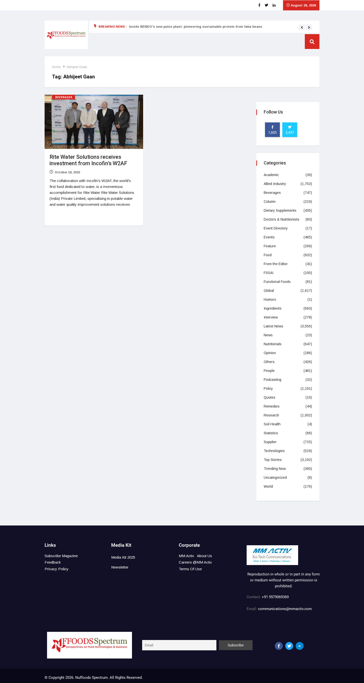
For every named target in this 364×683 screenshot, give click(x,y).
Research (271, 415)
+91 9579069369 (275, 597)
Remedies (272, 406)
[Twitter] (289, 646)
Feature (270, 246)
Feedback (53, 562)
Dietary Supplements (280, 210)
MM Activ (186, 556)
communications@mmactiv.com (284, 609)
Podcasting (272, 380)
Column (270, 202)
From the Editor (276, 264)
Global (269, 291)
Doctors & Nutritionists (281, 219)
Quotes (269, 397)
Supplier (270, 442)
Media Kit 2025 (123, 557)
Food (268, 255)
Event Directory (276, 228)
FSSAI (268, 273)
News (268, 335)
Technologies (274, 451)
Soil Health (272, 424)
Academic (271, 175)
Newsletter (120, 567)
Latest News (273, 326)
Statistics (271, 433)
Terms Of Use (190, 569)
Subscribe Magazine (61, 556)
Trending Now (275, 469)
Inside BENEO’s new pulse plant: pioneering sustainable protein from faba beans (195, 26)
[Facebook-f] (279, 646)
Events (269, 237)
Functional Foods (277, 282)
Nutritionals (273, 344)
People (269, 371)
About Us (204, 556)
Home (56, 67)
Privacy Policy (57, 569)
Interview (271, 317)
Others (269, 362)
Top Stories (273, 460)
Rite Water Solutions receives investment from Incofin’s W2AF (88, 160)
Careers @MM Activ (195, 562)
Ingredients (273, 308)
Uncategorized (275, 477)
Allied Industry (275, 184)
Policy (268, 388)
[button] (302, 27)
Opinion (270, 353)
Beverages (64, 97)
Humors (270, 299)
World (268, 486)
